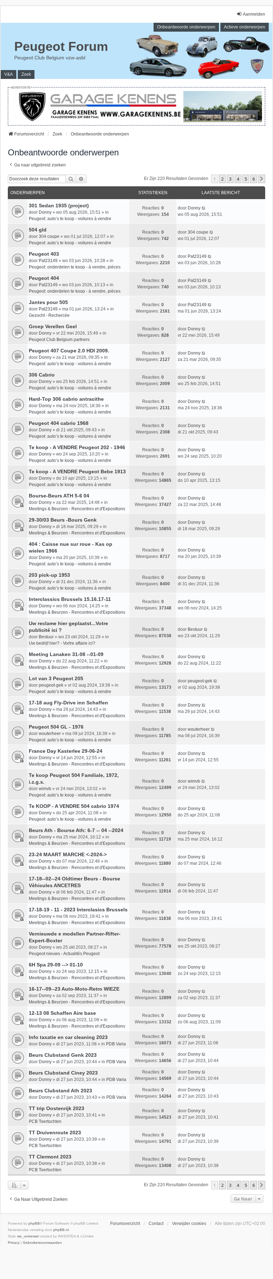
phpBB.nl (61, 1230)
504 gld (38, 230)
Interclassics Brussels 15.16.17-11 (70, 599)
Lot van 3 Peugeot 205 (56, 678)
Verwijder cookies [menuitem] (189, 1223)
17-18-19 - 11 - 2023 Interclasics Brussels (78, 909)
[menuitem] (14, 1243)
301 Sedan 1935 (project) (59, 205)
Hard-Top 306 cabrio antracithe (66, 399)
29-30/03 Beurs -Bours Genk (63, 520)
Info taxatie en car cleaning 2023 (68, 1037)
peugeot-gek (51, 685)
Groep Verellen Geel (53, 326)
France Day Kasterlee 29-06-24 (65, 751)
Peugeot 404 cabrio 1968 (59, 423)
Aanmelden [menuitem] (254, 14)
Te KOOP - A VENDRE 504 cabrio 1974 (74, 806)
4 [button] (238, 179)
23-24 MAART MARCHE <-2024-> (68, 854)
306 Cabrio (42, 375)
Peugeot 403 (44, 254)
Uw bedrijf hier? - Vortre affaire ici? (62, 643)
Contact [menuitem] (156, 1223)
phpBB (34, 1223)
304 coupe (49, 236)
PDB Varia (116, 1043)
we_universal (27, 1236)
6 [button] (253, 179)
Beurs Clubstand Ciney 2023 (63, 1073)
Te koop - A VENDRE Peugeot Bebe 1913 (77, 471)
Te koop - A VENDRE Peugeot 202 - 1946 (77, 447)
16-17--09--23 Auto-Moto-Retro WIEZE (74, 989)
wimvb (45, 788)
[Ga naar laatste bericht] (204, 208)
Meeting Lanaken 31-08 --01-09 (66, 654)
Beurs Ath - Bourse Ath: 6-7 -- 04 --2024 (76, 830)
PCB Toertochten (45, 1121)
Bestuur (46, 636)
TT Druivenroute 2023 (55, 1132)
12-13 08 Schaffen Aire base (62, 1013)
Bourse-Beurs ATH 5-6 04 (59, 496)
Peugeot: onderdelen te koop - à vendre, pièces (75, 267)
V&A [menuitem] (8, 74)
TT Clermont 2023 (50, 1157)
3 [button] (230, 179)
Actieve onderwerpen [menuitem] (244, 27)
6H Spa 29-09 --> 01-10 (56, 965)
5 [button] (246, 179)
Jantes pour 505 (48, 302)
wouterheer (50, 733)
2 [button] (222, 179)
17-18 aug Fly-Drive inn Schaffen (68, 702)
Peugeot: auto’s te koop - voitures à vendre (70, 218)
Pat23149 (48, 260)
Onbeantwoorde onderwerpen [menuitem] (186, 27)
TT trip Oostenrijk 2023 (56, 1108)
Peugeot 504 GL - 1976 (56, 727)
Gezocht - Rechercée (49, 315)
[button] (261, 179)
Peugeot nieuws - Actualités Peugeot (64, 953)
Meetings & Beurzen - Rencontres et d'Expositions (77, 508)
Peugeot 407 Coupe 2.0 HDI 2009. (69, 350)
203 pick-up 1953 (49, 575)
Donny (45, 212)
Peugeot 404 (44, 278)
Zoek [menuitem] (26, 74)
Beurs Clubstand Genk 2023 (63, 1055)
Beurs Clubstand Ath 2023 (60, 1090)
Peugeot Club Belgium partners (59, 339)
